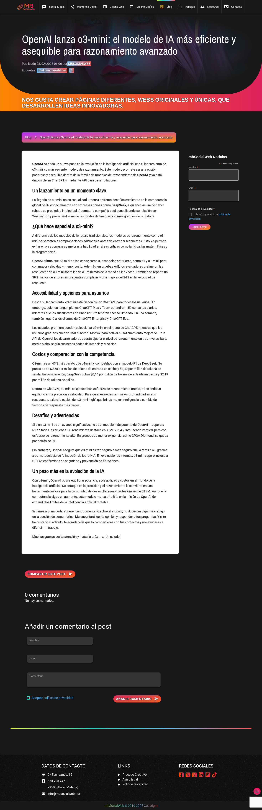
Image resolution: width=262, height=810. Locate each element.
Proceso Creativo (134, 774)
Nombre (193, 167)
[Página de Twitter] (188, 775)
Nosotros (209, 7)
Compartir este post (46, 574)
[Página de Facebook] (181, 775)
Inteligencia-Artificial (52, 70)
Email (192, 188)
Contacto (233, 7)
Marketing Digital (83, 7)
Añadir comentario (137, 699)
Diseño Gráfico (142, 7)
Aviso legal (130, 779)
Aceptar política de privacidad (52, 698)
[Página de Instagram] (194, 775)
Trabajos (186, 7)
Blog (166, 7)
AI (71, 70)
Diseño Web (113, 7)
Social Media (53, 7)
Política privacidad (135, 784)
